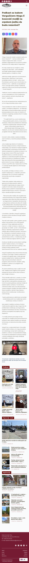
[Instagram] (7, 1)
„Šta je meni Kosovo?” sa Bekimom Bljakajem (21, 411)
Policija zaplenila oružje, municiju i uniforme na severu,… (12, 488)
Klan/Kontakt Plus (15, 451)
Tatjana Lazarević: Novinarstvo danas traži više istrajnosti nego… (21, 386)
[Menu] (26, 5)
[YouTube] (9, 1)
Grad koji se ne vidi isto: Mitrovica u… (7, 385)
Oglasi (25, 552)
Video (25, 554)
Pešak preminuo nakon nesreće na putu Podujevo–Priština (19, 449)
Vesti (3, 550)
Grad (3, 552)
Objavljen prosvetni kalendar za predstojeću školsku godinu (18, 501)
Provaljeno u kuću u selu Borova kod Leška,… (18, 518)
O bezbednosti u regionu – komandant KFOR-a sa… (18, 495)
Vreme (25, 556)
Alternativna (18, 414)
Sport (3, 554)
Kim (12, 469)
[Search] (26, 1)
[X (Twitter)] (4, 1)
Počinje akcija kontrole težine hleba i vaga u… (17, 461)
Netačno (4, 556)
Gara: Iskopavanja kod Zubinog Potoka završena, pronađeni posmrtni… (18, 509)
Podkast (25, 550)
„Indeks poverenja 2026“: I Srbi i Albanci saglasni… (7, 411)
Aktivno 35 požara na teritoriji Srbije (17, 455)
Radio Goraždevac (19, 390)
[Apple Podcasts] (11, 1)
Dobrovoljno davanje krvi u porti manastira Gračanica (19, 466)
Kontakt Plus (14, 29)
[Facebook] (2, 1)
